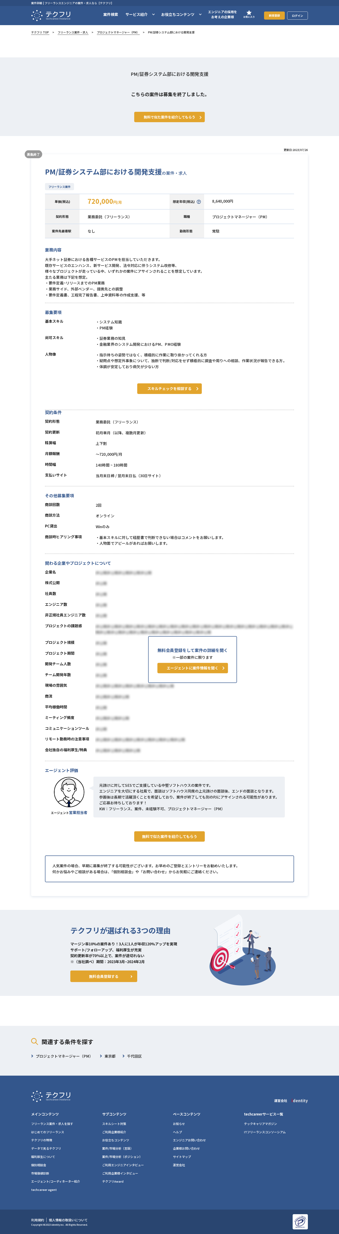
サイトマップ (182, 1156)
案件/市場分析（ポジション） (122, 1156)
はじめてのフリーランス (47, 1132)
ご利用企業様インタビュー (120, 1173)
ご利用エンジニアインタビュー (123, 1165)
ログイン (297, 16)
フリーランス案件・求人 (73, 32)
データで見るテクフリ (46, 1148)
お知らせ (179, 1124)
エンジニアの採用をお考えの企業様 (222, 14)
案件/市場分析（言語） (117, 1148)
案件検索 (110, 14)
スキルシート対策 (114, 1124)
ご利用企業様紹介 (114, 1132)
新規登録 (274, 15)
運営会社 (179, 1165)
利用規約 (37, 1220)
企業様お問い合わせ (186, 1148)
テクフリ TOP (40, 32)
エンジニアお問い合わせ (189, 1140)
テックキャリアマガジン (260, 1124)
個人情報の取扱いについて (68, 1220)
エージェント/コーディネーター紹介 (55, 1181)
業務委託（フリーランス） (110, 216)
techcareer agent (44, 1189)
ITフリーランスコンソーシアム (265, 1132)
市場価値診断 (40, 1173)
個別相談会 (38, 1165)
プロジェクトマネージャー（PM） (118, 32)
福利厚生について (43, 1156)
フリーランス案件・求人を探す (52, 1124)
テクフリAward (113, 1181)
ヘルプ (177, 1132)
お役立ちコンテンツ (115, 1140)
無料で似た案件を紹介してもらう (169, 836)
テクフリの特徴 (41, 1140)
